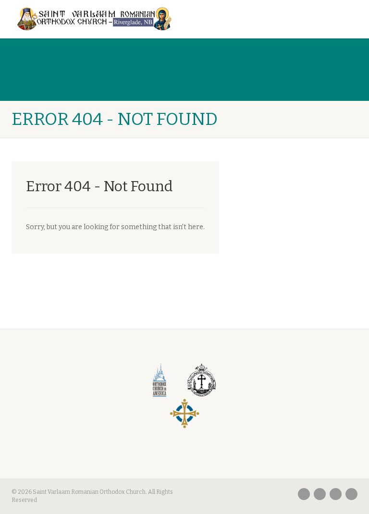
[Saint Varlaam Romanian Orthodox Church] (94, 18)
